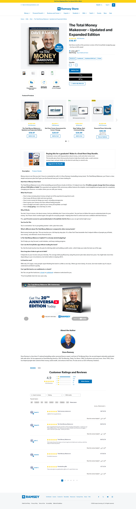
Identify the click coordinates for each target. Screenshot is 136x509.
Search (98, 5)
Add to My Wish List (78, 83)
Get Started (48, 496)
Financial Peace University (102, 128)
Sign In (107, 5)
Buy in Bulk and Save (82, 52)
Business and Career (53, 13)
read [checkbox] (67, 402)
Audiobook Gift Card (90, 58)
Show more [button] (73, 402)
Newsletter (66, 496)
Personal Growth (38, 13)
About (85, 496)
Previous (17, 120)
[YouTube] (107, 496)
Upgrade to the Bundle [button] (55, 164)
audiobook (49, 272)
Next (116, 120)
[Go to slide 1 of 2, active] (66, 141)
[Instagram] (112, 496)
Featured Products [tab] (28, 95)
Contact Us (60, 496)
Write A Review (85, 381)
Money (26, 13)
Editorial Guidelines (57, 503)
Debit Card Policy (26, 503)
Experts (66, 13)
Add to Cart (31, 136)
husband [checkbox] (37, 402)
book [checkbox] (46, 402)
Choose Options (102, 137)
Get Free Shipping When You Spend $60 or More (68, 1)
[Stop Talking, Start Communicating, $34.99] (79, 111)
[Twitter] (103, 496)
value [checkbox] (56, 402)
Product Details (37, 171)
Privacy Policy (34, 503)
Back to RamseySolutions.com (30, 5)
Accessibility (49, 503)
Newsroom (72, 496)
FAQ (89, 496)
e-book (42, 272)
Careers (54, 496)
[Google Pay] (80, 75)
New (105, 13)
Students (75, 13)
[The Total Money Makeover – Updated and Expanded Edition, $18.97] (32, 111)
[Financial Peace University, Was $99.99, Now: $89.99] (103, 111)
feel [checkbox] (42, 402)
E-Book (99, 58)
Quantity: (72, 62)
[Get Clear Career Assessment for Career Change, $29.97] (55, 111)
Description (26, 171)
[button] (34, 159)
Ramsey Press (80, 496)
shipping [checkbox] (62, 402)
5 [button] (73, 480)
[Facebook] (98, 496)
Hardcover (72, 58)
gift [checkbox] (31, 402)
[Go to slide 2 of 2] (68, 141)
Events (99, 13)
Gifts (83, 13)
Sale (110, 13)
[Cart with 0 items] (113, 5)
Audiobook (80, 58)
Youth (91, 13)
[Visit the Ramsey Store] (68, 8)
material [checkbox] (51, 402)
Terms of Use (42, 503)
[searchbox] (38, 395)
